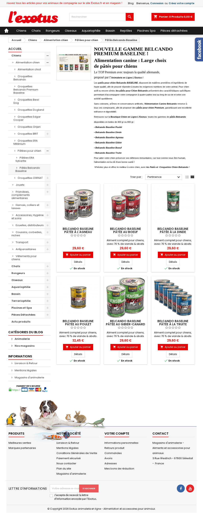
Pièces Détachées (23, 315)
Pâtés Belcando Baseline (27, 169)
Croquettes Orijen (29, 127)
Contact (160, 433)
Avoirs (108, 458)
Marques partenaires (22, 448)
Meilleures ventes (20, 443)
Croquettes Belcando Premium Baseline (25, 90)
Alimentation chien (28, 62)
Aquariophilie (20, 287)
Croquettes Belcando (22, 77)
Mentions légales (25, 370)
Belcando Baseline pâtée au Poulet (78, 322)
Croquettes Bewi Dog (26, 101)
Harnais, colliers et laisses (25, 206)
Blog (131, 3)
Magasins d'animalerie (29, 377)
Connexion (157, 3)
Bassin (15, 294)
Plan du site (63, 468)
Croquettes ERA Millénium (25, 142)
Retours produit (114, 448)
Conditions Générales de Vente (76, 453)
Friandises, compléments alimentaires (20, 195)
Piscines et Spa (21, 308)
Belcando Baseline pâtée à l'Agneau (78, 230)
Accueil (15, 49)
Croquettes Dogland (31, 110)
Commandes (113, 453)
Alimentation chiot (29, 69)
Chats (15, 266)
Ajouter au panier (78, 254)
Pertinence (164, 177)
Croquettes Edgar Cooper (27, 118)
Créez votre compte (181, 3)
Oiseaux (17, 280)
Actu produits (20, 322)
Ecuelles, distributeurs (30, 225)
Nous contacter (66, 463)
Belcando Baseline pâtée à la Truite (172, 322)
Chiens (16, 55)
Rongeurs (18, 273)
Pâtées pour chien (29, 151)
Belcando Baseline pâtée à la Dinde (172, 230)
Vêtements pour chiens (24, 257)
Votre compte (116, 433)
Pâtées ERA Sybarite (24, 159)
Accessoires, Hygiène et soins (27, 216)
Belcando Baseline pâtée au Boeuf (125, 230)
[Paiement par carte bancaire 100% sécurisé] (29, 388)
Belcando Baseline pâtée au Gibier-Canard (125, 322)
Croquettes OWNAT (30, 178)
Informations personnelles (121, 443)
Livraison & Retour (25, 363)
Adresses (110, 463)
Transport (22, 242)
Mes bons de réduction (119, 468)
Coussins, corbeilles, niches (26, 233)
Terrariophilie (21, 301)
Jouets (20, 185)
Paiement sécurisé (68, 458)
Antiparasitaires (26, 249)
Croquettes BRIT (28, 134)
